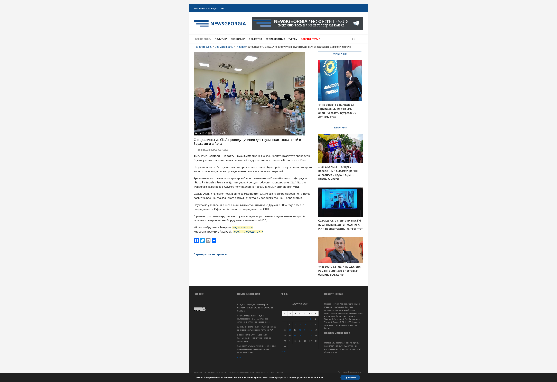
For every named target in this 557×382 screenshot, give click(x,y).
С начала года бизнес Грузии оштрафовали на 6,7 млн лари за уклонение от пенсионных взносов (253, 318)
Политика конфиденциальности (349, 372)
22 (310, 335)
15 (310, 330)
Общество (255, 39)
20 (300, 335)
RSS (239, 357)
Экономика (238, 39)
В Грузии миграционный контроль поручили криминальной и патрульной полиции (255, 307)
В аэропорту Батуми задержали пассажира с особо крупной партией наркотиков (254, 337)
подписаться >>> (242, 227)
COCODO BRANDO (276, 372)
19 (295, 335)
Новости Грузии (202, 372)
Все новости (203, 39)
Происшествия (275, 39)
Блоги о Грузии (310, 39)
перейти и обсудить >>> (248, 231)
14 (305, 330)
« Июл (283, 351)
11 (290, 330)
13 (300, 330)
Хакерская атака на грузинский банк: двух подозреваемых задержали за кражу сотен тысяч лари (256, 348)
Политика (221, 39)
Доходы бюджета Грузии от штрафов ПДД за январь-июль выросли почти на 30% (256, 328)
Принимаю (350, 377)
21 (305, 335)
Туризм (293, 39)
